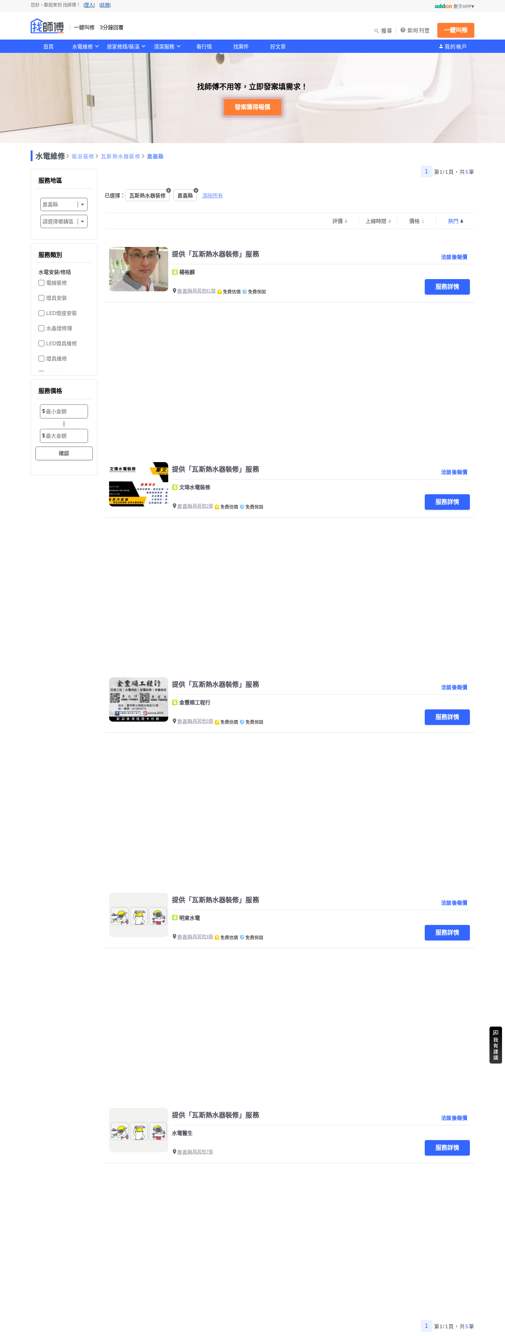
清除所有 (212, 196)
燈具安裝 (56, 298)
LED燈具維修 (61, 343)
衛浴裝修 (83, 156)
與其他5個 (203, 721)
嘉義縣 (155, 156)
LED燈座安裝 (61, 313)
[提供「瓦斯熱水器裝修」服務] (138, 269)
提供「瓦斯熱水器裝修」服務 (215, 254)
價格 (414, 221)
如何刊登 (418, 30)
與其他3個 (203, 936)
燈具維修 (56, 359)
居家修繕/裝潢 (123, 47)
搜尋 (387, 31)
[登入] (89, 5)
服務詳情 (447, 287)
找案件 (241, 47)
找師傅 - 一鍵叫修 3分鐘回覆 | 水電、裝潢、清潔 (47, 25)
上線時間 (376, 221)
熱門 (453, 221)
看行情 (204, 47)
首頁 (48, 47)
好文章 (278, 47)
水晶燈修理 (59, 328)
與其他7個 (203, 1151)
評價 (337, 221)
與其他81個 (204, 291)
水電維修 (82, 47)
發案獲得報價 (252, 107)
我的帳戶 (456, 47)
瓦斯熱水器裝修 (120, 156)
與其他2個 (203, 506)
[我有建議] (495, 1045)
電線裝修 (56, 283)
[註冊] (105, 5)
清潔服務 (164, 47)
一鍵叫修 (456, 30)
